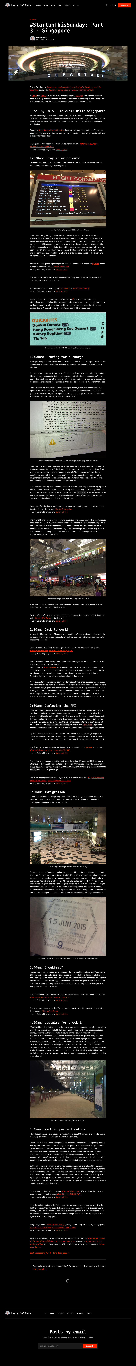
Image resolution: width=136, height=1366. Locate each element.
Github (51, 1313)
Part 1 (34, 96)
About (46, 5)
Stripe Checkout (50, 667)
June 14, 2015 (61, 150)
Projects (67, 5)
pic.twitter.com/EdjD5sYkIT (58, 750)
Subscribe (124, 5)
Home (38, 5)
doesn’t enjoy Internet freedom (51, 130)
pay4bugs (33, 19)
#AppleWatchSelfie (96, 778)
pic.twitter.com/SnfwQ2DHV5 (64, 1227)
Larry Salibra (41, 37)
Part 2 (43, 96)
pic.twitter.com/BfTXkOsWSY (69, 1194)
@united (95, 264)
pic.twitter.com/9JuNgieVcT (58, 997)
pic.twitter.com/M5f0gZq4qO (61, 651)
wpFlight (79, 96)
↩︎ (45, 1269)
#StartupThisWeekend (39, 651)
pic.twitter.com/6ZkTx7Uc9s (59, 781)
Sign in (113, 5)
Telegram (60, 1313)
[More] (78, 5)
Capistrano (87, 725)
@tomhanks (64, 288)
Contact (70, 1313)
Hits (59, 5)
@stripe (89, 747)
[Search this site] (107, 5)
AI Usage (80, 1313)
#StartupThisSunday (88, 144)
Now (53, 5)
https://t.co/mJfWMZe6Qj (40, 1227)
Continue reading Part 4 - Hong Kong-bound (49, 1253)
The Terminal (38, 1269)
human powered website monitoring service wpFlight (71, 90)
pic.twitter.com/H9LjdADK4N (42, 147)
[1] (73, 299)
